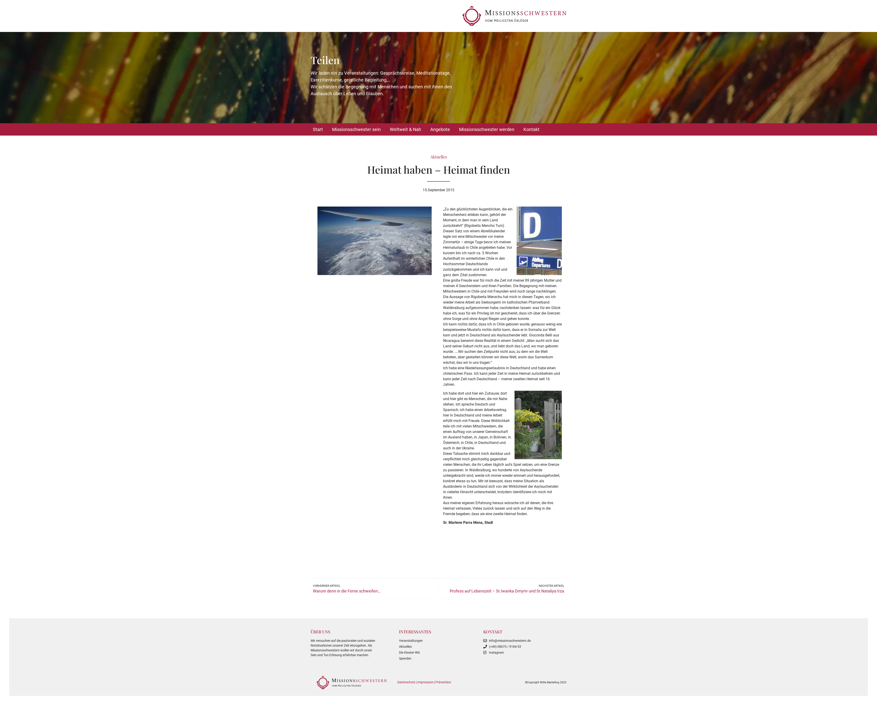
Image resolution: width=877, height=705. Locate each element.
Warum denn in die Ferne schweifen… (346, 591)
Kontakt (531, 129)
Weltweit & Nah (405, 129)
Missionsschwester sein (356, 129)
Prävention (443, 682)
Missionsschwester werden (486, 129)
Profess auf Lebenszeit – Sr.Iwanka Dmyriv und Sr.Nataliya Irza (507, 591)
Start (318, 129)
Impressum (425, 682)
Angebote (440, 129)
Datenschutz (406, 682)
